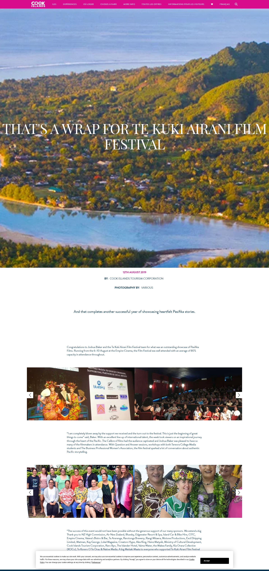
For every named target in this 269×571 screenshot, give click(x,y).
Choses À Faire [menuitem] (108, 4)
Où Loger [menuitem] (88, 4)
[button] (30, 395)
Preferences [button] (96, 562)
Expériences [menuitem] (70, 4)
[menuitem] (212, 4)
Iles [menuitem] (54, 4)
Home (38, 4)
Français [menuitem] (225, 4)
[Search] (236, 4)
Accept (207, 561)
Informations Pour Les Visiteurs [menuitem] (186, 4)
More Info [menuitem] (129, 4)
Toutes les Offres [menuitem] (151, 4)
